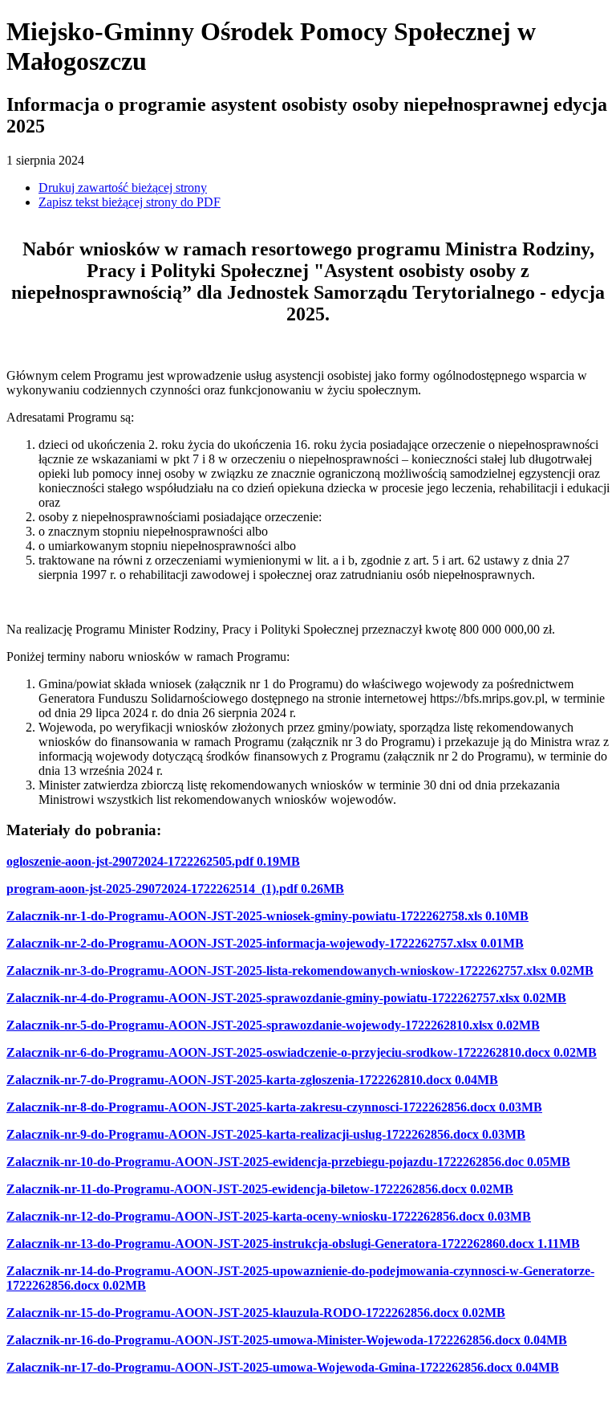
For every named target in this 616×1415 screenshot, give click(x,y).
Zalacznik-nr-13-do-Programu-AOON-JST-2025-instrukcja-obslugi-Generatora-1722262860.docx (270, 1243)
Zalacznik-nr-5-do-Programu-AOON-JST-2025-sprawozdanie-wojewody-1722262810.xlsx (249, 1025)
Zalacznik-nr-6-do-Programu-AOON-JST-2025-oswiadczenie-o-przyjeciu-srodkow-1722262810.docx (278, 1052)
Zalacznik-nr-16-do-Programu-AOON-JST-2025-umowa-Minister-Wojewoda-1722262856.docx (263, 1340)
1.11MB (558, 1243)
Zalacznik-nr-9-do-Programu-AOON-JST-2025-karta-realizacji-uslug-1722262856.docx (242, 1134)
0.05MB (548, 1161)
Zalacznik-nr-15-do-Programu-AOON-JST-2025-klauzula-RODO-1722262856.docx (232, 1312)
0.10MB (507, 916)
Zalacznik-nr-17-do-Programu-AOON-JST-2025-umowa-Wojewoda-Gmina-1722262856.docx (259, 1367)
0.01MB (502, 943)
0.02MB (572, 970)
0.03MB (520, 1107)
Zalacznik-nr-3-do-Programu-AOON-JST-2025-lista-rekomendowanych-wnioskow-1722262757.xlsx (276, 970)
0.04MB (476, 1080)
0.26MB (322, 888)
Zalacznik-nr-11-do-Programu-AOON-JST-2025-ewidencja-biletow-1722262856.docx (236, 1189)
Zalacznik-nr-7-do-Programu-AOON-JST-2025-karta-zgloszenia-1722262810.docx (229, 1080)
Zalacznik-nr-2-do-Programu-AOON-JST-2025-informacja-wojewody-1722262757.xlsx (241, 943)
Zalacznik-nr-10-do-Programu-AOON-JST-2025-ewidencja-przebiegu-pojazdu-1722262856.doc (265, 1161)
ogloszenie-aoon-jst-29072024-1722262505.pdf (129, 861)
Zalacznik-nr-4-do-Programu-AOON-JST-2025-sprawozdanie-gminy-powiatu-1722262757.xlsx (263, 998)
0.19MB (278, 861)
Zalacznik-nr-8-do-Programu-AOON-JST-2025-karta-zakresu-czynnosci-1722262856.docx (251, 1107)
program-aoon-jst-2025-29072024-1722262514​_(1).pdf (152, 888)
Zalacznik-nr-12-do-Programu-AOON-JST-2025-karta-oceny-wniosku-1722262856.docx (245, 1216)
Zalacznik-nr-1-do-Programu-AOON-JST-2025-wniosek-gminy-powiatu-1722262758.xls (244, 916)
